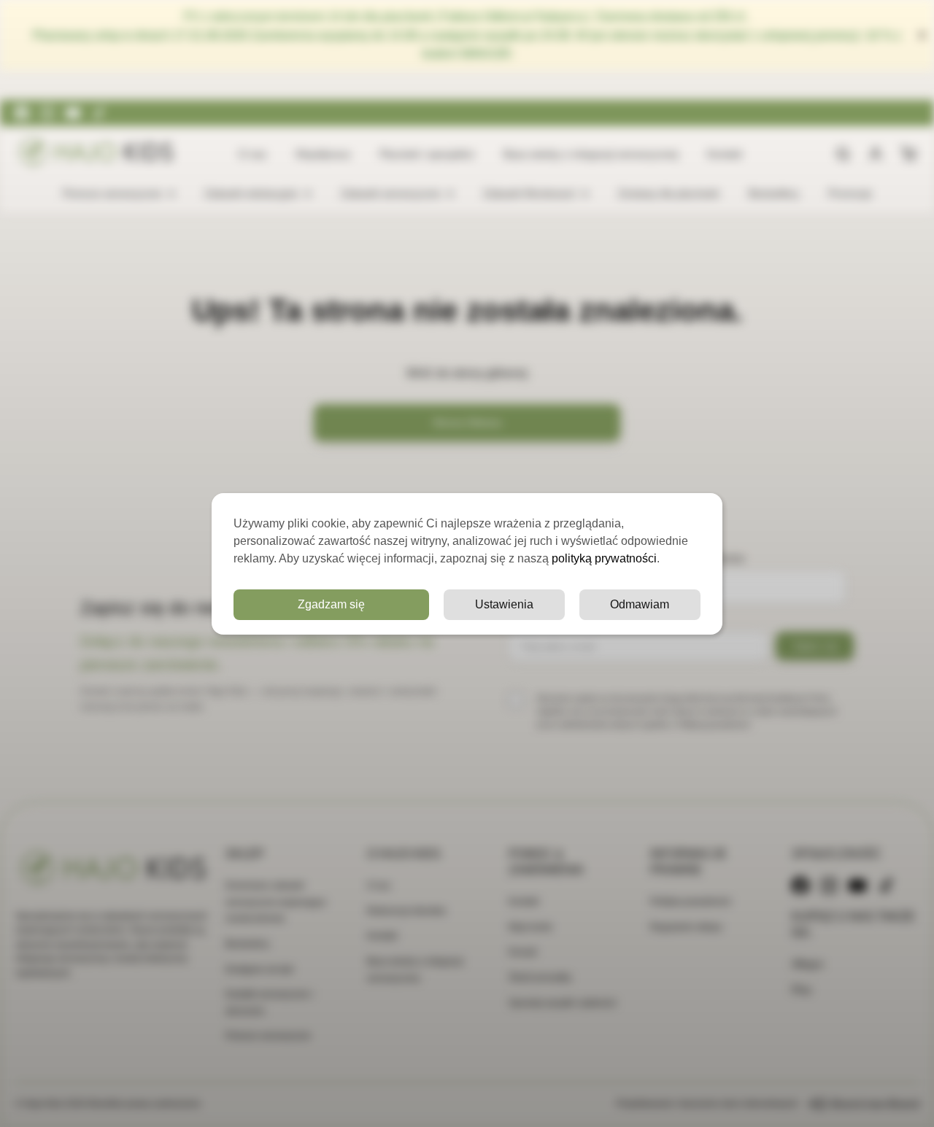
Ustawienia (504, 604)
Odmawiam (639, 604)
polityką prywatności (604, 558)
